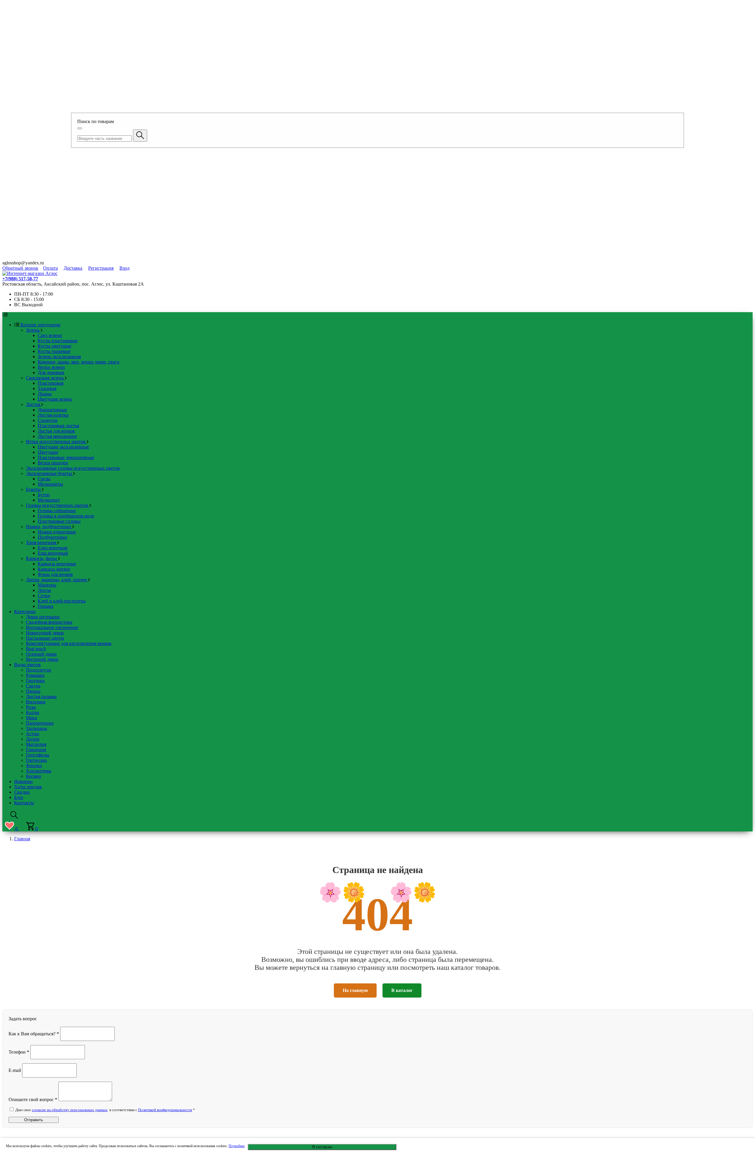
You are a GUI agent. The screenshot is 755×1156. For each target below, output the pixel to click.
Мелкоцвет (49, 499)
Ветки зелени (51, 367)
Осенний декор (41, 653)
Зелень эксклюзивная (59, 356)
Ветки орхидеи (53, 462)
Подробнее (237, 1146)
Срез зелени (50, 335)
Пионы (33, 691)
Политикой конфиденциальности (165, 1110)
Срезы (44, 478)
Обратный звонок (20, 268)
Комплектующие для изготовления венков (68, 643)
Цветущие (48, 452)
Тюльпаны (36, 728)
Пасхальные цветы (45, 638)
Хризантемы (38, 770)
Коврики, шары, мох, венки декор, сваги (78, 361)
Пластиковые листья (58, 425)
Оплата (50, 268)
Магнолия (36, 744)
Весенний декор (42, 659)
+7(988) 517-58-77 (20, 278)
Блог (19, 797)
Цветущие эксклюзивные (63, 446)
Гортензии (36, 760)
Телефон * (19, 1051)
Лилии (33, 738)
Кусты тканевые (54, 351)
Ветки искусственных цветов (56, 441)
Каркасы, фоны (42, 558)
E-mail (15, 1070)
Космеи (33, 776)
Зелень (33, 330)
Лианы (45, 393)
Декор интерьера (43, 616)
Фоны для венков (55, 574)
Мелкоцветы (50, 484)
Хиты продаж (28, 786)
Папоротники (40, 723)
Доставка (73, 268)
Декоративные (52, 409)
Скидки (22, 792)
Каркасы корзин (54, 569)
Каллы (32, 712)
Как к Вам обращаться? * (34, 1033)
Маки (31, 717)
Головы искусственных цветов (57, 505)
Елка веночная (52, 547)
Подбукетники (52, 537)
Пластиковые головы (59, 521)
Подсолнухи (38, 669)
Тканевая (47, 388)
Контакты (24, 802)
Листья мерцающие (57, 436)
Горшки (45, 606)
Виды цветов (27, 664)
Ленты (44, 590)
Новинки (23, 781)
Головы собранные (57, 510)
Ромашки (35, 675)
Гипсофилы (37, 754)
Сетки (44, 595)
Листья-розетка (53, 414)
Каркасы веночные (57, 563)
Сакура (33, 685)
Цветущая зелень (55, 399)
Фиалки (34, 765)
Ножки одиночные (57, 531)
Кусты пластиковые (58, 340)
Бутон (44, 494)
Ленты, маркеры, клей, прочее (57, 579)
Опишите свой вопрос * (33, 1099)
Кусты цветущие (54, 345)
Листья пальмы (41, 696)
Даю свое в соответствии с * (104, 1110)
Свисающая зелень (45, 377)
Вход (124, 268)
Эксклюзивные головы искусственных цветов (73, 468)
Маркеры (47, 584)
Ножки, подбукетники (49, 526)
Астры (32, 733)
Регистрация (101, 268)
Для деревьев (51, 372)
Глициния (36, 749)
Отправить (33, 1120)
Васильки (35, 701)
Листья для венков (56, 430)
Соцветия (47, 420)
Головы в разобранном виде (66, 515)
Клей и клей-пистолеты (62, 600)
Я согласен (322, 1147)
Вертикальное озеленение (52, 627)
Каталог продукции (39, 324)
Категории (25, 611)
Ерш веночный (53, 553)
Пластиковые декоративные (66, 457)
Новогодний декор (45, 632)
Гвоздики (35, 680)
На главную (355, 990)
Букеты (34, 489)
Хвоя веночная (41, 542)
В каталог (402, 990)
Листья (33, 404)
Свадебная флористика (49, 622)
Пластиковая (50, 383)
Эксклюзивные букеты (49, 473)
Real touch (36, 648)
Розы (31, 707)
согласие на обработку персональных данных (70, 1110)
